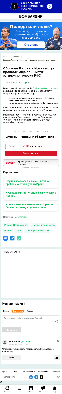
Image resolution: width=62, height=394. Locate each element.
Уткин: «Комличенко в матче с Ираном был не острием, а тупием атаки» (29, 206)
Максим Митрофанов (46, 88)
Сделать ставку (31, 153)
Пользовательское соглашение (35, 372)
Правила (56, 372)
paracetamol (14, 341)
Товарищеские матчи (43, 225)
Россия (8, 230)
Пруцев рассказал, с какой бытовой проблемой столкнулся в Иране (27, 182)
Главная (6, 57)
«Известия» (21, 217)
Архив (4, 372)
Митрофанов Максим (37, 230)
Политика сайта (8, 377)
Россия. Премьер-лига (16, 225)
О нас (14, 372)
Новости (16, 57)
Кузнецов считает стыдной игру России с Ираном (31, 194)
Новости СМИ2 (12, 252)
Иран (18, 230)
